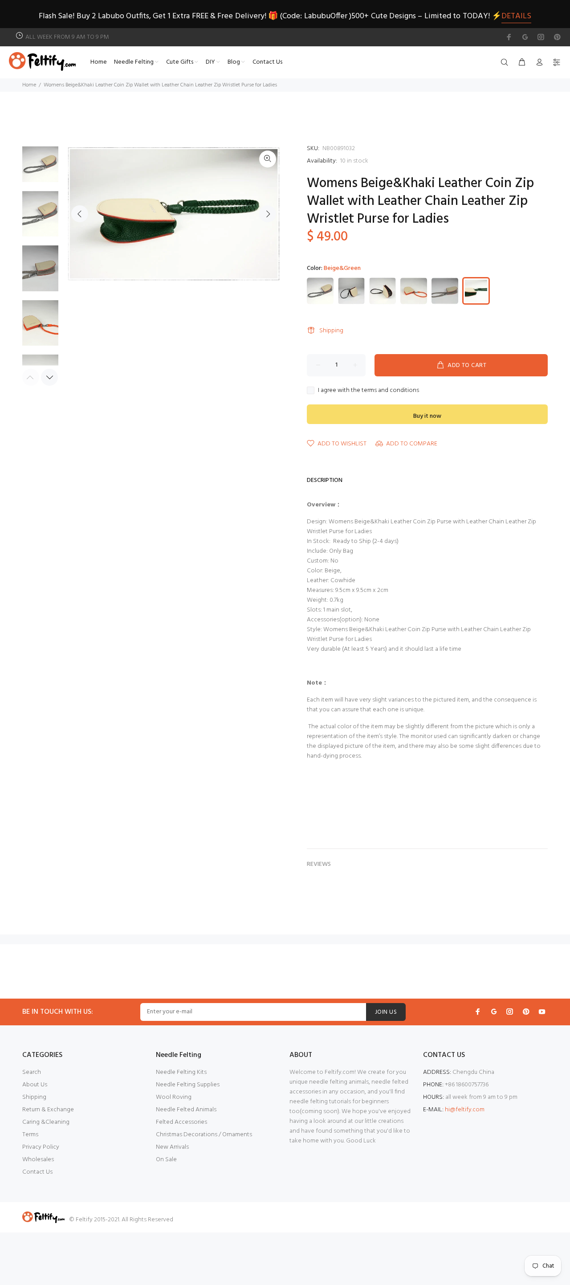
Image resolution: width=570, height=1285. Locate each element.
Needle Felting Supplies (188, 1085)
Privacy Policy (40, 1147)
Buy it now (427, 416)
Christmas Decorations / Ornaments (204, 1135)
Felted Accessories (181, 1122)
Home (29, 85)
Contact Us (37, 1172)
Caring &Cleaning (45, 1122)
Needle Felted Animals (186, 1110)
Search (31, 1072)
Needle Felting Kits (181, 1072)
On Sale (166, 1159)
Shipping (331, 331)
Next (267, 213)
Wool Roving (173, 1097)
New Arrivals (172, 1147)
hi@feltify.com (464, 1110)
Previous (79, 213)
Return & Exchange (48, 1110)
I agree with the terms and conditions (368, 391)
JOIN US (386, 1012)
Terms (30, 1135)
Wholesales (38, 1159)
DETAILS (516, 16)
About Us (34, 1085)
